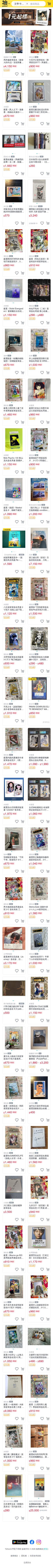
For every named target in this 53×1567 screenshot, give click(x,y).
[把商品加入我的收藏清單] (17, 74)
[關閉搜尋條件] (27, 3)
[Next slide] (23, 41)
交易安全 (27, 1562)
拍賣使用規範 (35, 1555)
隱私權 (24, 1555)
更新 (46, 1548)
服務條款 (14, 1555)
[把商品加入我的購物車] (22, 74)
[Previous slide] (4, 41)
